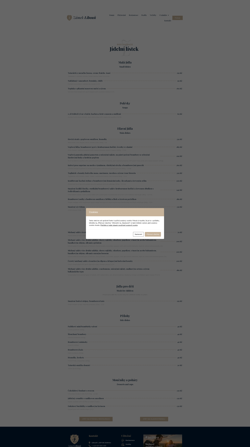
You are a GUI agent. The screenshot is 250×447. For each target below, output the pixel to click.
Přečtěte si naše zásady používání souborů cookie (119, 225)
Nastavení (138, 234)
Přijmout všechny (153, 234)
